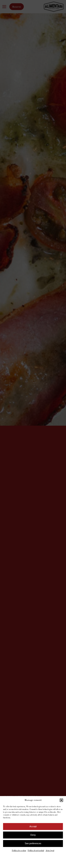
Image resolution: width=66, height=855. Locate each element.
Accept (33, 826)
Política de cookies (19, 851)
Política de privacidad (36, 851)
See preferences (33, 843)
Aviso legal (50, 851)
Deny (33, 835)
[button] (61, 800)
